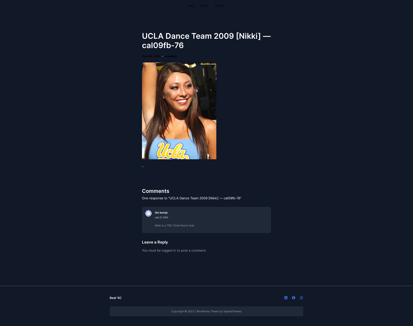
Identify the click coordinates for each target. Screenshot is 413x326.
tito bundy (161, 212)
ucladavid (171, 56)
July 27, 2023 (161, 217)
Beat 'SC (115, 298)
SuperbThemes (232, 311)
